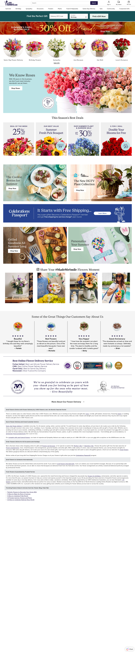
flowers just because (48, 446)
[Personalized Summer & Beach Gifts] (116, 289)
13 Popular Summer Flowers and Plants (19, 498)
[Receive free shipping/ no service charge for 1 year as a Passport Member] (67, 213)
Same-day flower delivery (14, 426)
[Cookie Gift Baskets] (51, 289)
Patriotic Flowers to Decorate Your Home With (22, 492)
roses (87, 414)
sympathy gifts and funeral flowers (19, 437)
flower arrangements (12, 448)
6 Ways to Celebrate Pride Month (17, 496)
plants (119, 414)
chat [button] (116, 430)
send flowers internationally (65, 463)
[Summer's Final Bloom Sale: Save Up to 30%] (67, 28)
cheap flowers (123, 449)
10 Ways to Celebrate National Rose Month (20, 499)
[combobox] (60, 3)
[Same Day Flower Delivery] (19, 289)
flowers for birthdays (94, 476)
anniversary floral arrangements (16, 433)
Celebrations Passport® (83, 455)
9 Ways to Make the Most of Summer (19, 494)
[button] (8, 8)
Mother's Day (78, 446)
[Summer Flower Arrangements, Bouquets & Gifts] (83, 289)
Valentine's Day (89, 446)
